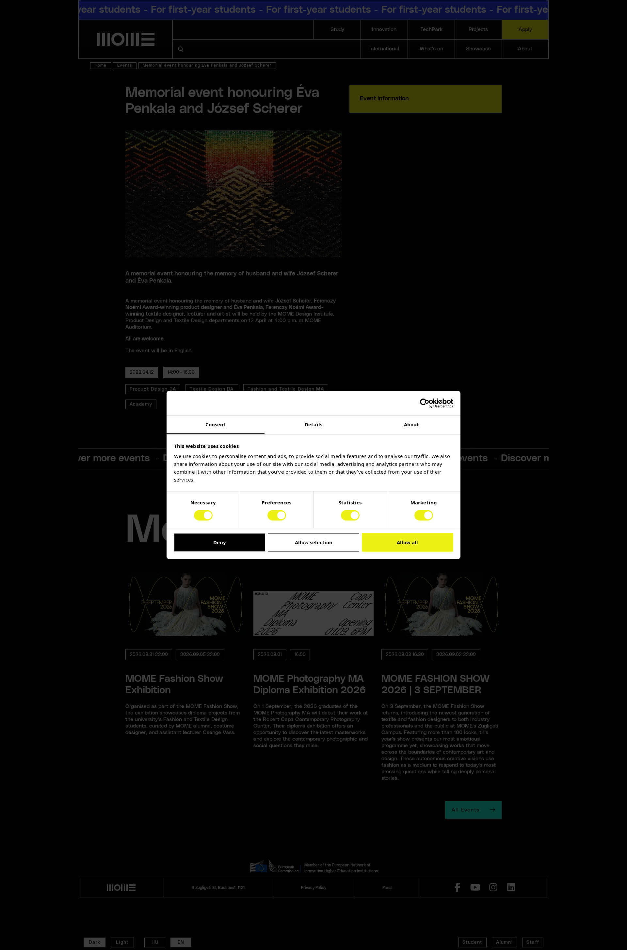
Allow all (407, 542)
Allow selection (313, 542)
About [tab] (411, 424)
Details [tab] (313, 424)
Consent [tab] (215, 424)
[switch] (276, 515)
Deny (219, 542)
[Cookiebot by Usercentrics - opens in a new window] (424, 403)
